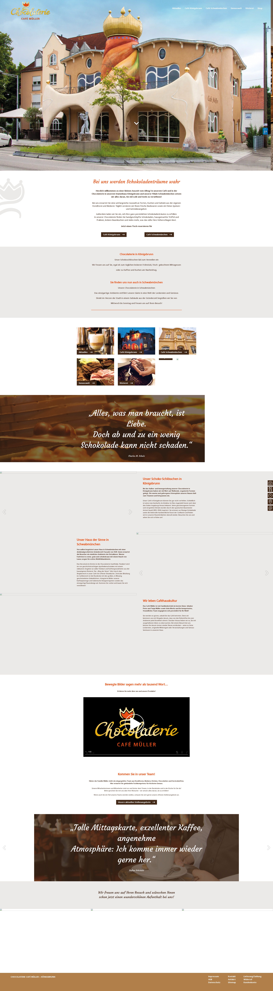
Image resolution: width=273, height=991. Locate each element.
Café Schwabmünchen (157, 235)
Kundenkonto (250, 983)
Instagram (13, 983)
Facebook (19, 983)
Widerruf (248, 980)
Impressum (213, 977)
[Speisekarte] (270, 489)
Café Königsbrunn (111, 235)
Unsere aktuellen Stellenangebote (134, 802)
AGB (210, 980)
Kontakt (232, 977)
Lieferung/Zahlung (252, 977)
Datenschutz (214, 983)
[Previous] (4, 85)
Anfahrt (232, 980)
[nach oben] (270, 483)
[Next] (268, 85)
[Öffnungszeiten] (270, 495)
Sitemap (232, 983)
